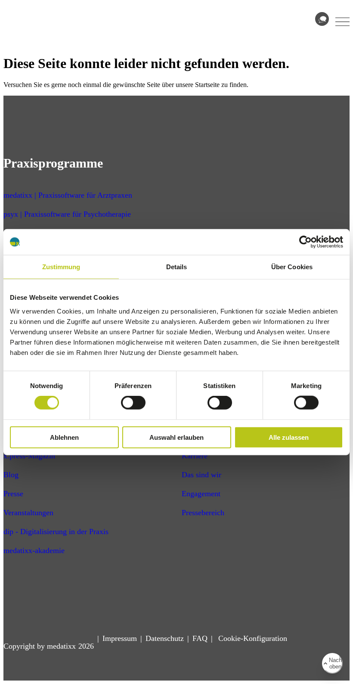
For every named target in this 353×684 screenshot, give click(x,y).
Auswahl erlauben (176, 437)
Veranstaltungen (28, 512)
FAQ (199, 638)
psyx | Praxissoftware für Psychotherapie (67, 214)
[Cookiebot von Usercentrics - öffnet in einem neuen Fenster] (305, 242)
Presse (13, 493)
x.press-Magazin (29, 455)
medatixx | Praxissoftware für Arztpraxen (67, 195)
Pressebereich (203, 512)
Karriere (194, 455)
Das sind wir (201, 474)
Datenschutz (165, 638)
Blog (11, 474)
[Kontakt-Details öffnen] (322, 19)
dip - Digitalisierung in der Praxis (55, 531)
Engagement (201, 493)
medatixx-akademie (34, 550)
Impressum (119, 638)
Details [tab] (176, 266)
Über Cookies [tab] (292, 266)
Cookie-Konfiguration (251, 638)
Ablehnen (64, 437)
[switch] (133, 403)
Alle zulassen (289, 437)
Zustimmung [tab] (61, 266)
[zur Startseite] (36, 28)
